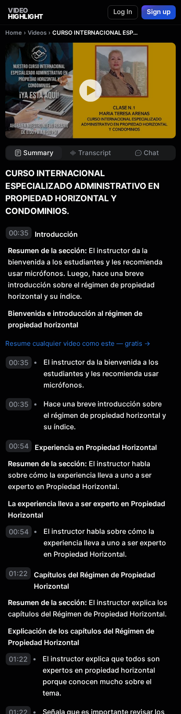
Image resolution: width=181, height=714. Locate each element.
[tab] (34, 153)
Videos (37, 32)
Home (13, 32)
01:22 (18, 573)
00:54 (19, 446)
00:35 (19, 232)
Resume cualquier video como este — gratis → (77, 343)
